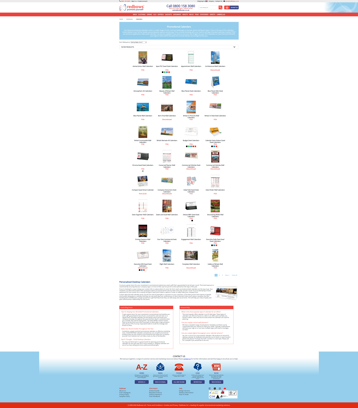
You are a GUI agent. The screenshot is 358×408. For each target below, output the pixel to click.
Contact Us (218, 1)
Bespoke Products (155, 393)
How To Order (184, 394)
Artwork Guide (154, 391)
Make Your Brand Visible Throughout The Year (137, 329)
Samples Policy (124, 396)
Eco (154, 14)
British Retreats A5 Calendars (167, 140)
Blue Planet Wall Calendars (142, 116)
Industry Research (155, 394)
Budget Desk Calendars (191, 140)
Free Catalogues (125, 393)
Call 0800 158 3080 (181, 5)
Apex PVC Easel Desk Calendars (167, 66)
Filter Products (127, 47)
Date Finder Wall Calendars (215, 190)
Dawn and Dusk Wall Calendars (167, 215)
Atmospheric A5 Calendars (143, 91)
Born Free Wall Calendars (167, 116)
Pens (197, 14)
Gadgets (168, 14)
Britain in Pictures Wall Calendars (191, 117)
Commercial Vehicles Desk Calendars (191, 166)
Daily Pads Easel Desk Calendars (191, 191)
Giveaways (177, 14)
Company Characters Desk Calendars (167, 191)
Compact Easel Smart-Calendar (143, 190)
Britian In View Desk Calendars (215, 116)
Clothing (142, 14)
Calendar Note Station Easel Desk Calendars (215, 141)
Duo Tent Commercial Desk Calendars (166, 240)
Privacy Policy (124, 394)
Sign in (133, 1)
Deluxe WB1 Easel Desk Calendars (191, 215)
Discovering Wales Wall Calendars (215, 215)
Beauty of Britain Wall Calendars (166, 92)
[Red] (169, 72)
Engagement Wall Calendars (191, 239)
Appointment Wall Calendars (191, 66)
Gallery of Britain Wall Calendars (215, 265)
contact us (187, 359)
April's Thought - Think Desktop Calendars (136, 339)
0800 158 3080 (125, 1)
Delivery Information (186, 393)
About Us (122, 391)
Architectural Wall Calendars (215, 66)
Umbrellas (221, 14)
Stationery (204, 14)
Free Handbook (154, 396)
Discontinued (215, 70)
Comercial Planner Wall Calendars (167, 166)
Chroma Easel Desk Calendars (142, 165)
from (143, 194)
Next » (227, 275)
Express (161, 14)
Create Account (142, 1)
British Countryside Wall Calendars (142, 141)
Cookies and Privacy (171, 405)
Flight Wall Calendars (167, 264)
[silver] (143, 171)
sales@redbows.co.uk (232, 1)
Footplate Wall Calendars (191, 264)
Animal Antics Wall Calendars (143, 66)
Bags (135, 14)
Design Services (184, 391)
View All (234, 275)
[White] (171, 72)
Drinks (149, 14)
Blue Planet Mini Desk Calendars (215, 92)
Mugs (191, 14)
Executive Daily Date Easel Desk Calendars (215, 240)
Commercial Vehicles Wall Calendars (215, 166)
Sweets (212, 14)
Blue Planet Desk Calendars (191, 91)
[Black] (162, 72)
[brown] (193, 146)
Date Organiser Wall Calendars (143, 215)
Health (185, 14)
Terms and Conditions (155, 405)
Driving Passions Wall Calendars (142, 240)
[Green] (165, 72)
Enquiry (211, 1)
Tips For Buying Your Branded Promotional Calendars (140, 312)
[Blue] (167, 72)
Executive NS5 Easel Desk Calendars (143, 265)
